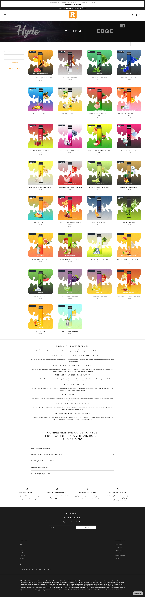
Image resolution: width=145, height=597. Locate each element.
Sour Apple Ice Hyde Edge (99, 259)
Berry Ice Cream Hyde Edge (70, 150)
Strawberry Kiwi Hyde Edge (70, 259)
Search (21, 544)
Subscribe (86, 527)
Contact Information (120, 555)
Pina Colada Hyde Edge (70, 113)
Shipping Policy (119, 550)
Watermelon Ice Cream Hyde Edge (99, 114)
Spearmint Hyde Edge (99, 77)
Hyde (16, 23)
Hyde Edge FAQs (14, 57)
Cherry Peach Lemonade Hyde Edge (70, 223)
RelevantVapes (8, 23)
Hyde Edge (14, 63)
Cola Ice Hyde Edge (70, 77)
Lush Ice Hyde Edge (40, 296)
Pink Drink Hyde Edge (99, 296)
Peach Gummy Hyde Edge (40, 222)
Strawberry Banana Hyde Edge (128, 296)
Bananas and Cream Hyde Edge (40, 187)
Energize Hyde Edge (99, 222)
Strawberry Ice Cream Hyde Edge (70, 187)
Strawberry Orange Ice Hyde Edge (128, 114)
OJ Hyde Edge (40, 331)
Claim (21, 550)
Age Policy (117, 558)
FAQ (21, 547)
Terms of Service (119, 553)
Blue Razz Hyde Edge (128, 77)
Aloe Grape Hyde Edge (70, 296)
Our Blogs (22, 553)
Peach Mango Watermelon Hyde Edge (40, 77)
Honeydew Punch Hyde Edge (99, 187)
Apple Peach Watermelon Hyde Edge (99, 151)
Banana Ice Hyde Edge (70, 331)
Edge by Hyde (23, 23)
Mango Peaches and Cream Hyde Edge (128, 260)
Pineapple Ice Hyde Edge (129, 187)
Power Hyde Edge (129, 222)
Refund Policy (118, 547)
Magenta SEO (48, 569)
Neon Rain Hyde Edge (128, 150)
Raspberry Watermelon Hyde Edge (40, 151)
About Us (22, 555)
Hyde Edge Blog (14, 68)
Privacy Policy (118, 544)
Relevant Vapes (29, 569)
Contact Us (23, 558)
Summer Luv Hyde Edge (40, 259)
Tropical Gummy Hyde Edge (40, 113)
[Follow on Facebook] (20, 564)
